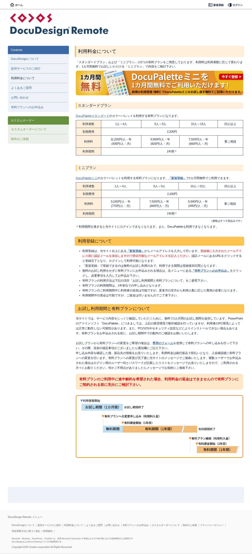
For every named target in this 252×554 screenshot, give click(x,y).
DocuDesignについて (25, 58)
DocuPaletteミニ (86, 178)
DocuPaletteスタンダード (92, 115)
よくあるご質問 (21, 87)
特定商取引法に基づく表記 (26, 531)
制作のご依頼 (20, 139)
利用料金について (73, 525)
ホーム (19, 5)
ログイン (238, 5)
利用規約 (48, 531)
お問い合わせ (20, 97)
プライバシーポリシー (212, 525)
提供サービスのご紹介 (26, 68)
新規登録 (218, 5)
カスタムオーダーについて (28, 129)
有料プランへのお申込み (27, 107)
